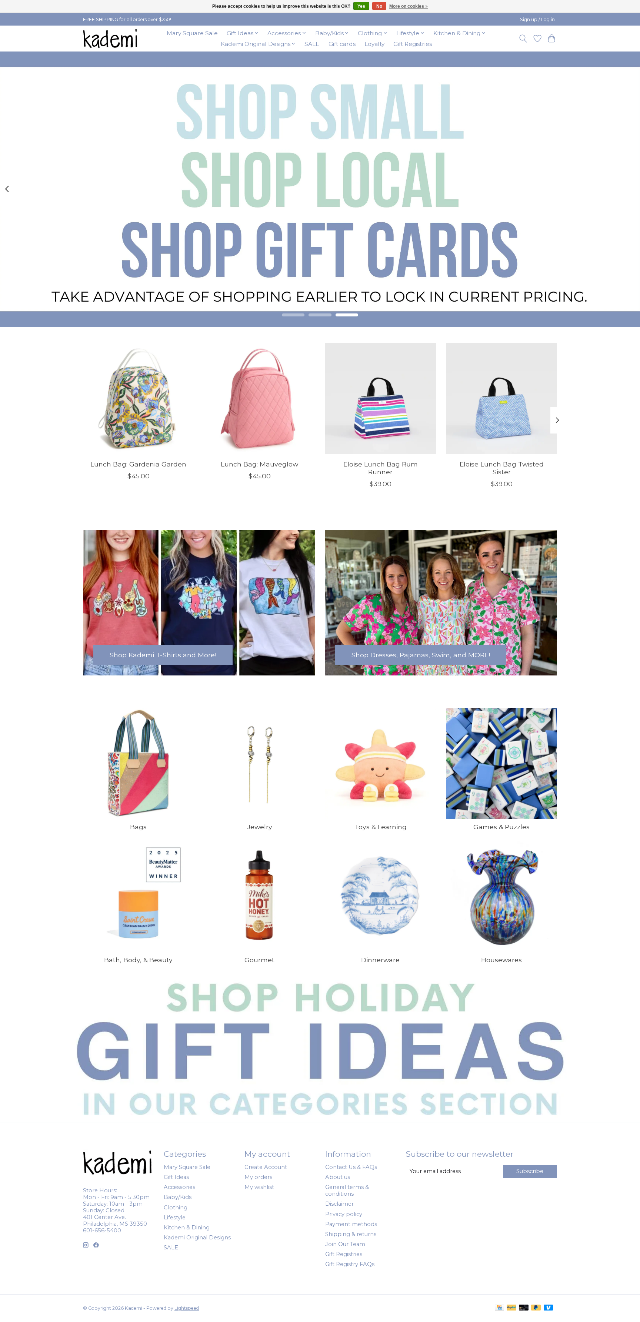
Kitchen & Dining (187, 1227)
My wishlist (259, 1187)
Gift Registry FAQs (349, 1264)
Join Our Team (345, 1244)
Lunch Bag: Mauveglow (259, 464)
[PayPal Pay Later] (536, 1308)
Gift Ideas (176, 1177)
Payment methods (351, 1224)
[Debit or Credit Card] (524, 1308)
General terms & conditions (347, 1190)
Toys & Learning (380, 827)
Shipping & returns (350, 1234)
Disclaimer (339, 1203)
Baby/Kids (177, 1197)
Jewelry (259, 827)
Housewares (501, 960)
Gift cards (342, 43)
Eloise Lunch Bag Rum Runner (380, 467)
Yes (361, 6)
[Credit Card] (499, 1308)
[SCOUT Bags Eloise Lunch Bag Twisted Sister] (501, 398)
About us (337, 1177)
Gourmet (259, 960)
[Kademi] (111, 38)
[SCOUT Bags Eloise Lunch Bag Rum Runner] (380, 398)
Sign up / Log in (537, 19)
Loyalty (374, 43)
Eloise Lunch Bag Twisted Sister (502, 467)
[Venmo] (548, 1308)
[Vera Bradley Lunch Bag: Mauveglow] (259, 398)
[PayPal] (511, 1308)
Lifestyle (175, 1217)
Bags (138, 827)
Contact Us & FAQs (351, 1167)
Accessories (179, 1187)
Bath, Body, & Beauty (138, 960)
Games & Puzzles (501, 827)
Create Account (265, 1167)
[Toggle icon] (523, 38)
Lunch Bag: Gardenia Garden (138, 464)
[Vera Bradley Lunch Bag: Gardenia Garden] (138, 398)
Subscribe (529, 1171)
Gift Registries (412, 43)
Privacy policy (343, 1214)
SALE (311, 43)
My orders (258, 1177)
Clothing (175, 1207)
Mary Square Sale (192, 33)
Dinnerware (380, 960)
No (379, 6)
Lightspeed (186, 1308)
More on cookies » (408, 6)
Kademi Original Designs (197, 1237)
